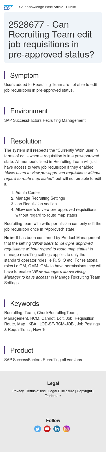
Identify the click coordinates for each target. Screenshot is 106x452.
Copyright (84, 390)
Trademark (53, 395)
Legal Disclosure (61, 390)
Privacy (18, 390)
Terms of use (36, 390)
